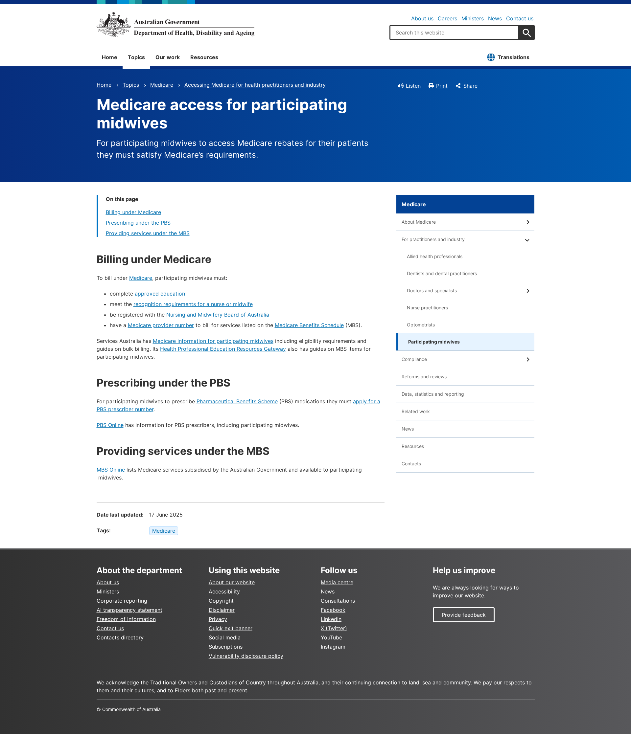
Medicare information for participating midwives (213, 341)
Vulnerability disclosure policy (246, 656)
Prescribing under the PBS (138, 222)
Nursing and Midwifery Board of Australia (217, 314)
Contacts (411, 463)
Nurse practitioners (427, 307)
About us (422, 18)
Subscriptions (226, 646)
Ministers (472, 18)
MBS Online (111, 469)
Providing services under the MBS (148, 233)
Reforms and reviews (424, 376)
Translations (513, 57)
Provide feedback (464, 615)
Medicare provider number (161, 325)
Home (109, 57)
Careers (447, 18)
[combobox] (454, 32)
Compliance (414, 359)
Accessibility (224, 591)
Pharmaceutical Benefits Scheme (237, 401)
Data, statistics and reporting (433, 394)
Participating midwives (434, 342)
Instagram (333, 646)
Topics (136, 57)
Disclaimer (222, 610)
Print (442, 85)
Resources (204, 57)
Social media (225, 637)
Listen (413, 85)
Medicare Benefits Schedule (309, 325)
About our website (232, 582)
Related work (416, 411)
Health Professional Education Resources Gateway (223, 348)
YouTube (331, 637)
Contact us (519, 18)
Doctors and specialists (432, 290)
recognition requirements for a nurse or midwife (193, 304)
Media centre (337, 582)
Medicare (161, 84)
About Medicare (419, 222)
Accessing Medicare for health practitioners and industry (255, 84)
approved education (160, 293)
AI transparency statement (129, 610)
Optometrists (421, 324)
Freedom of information (126, 619)
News (495, 18)
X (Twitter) (334, 628)
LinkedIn (331, 619)
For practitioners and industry (433, 239)
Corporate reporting (122, 600)
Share (470, 85)
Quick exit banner (230, 628)
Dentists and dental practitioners (442, 273)
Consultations (338, 600)
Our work (167, 57)
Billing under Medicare (133, 212)
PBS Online (110, 425)
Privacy (218, 619)
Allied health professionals (434, 256)
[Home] (175, 24)
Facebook (333, 610)
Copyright (221, 600)
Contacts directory (120, 637)
